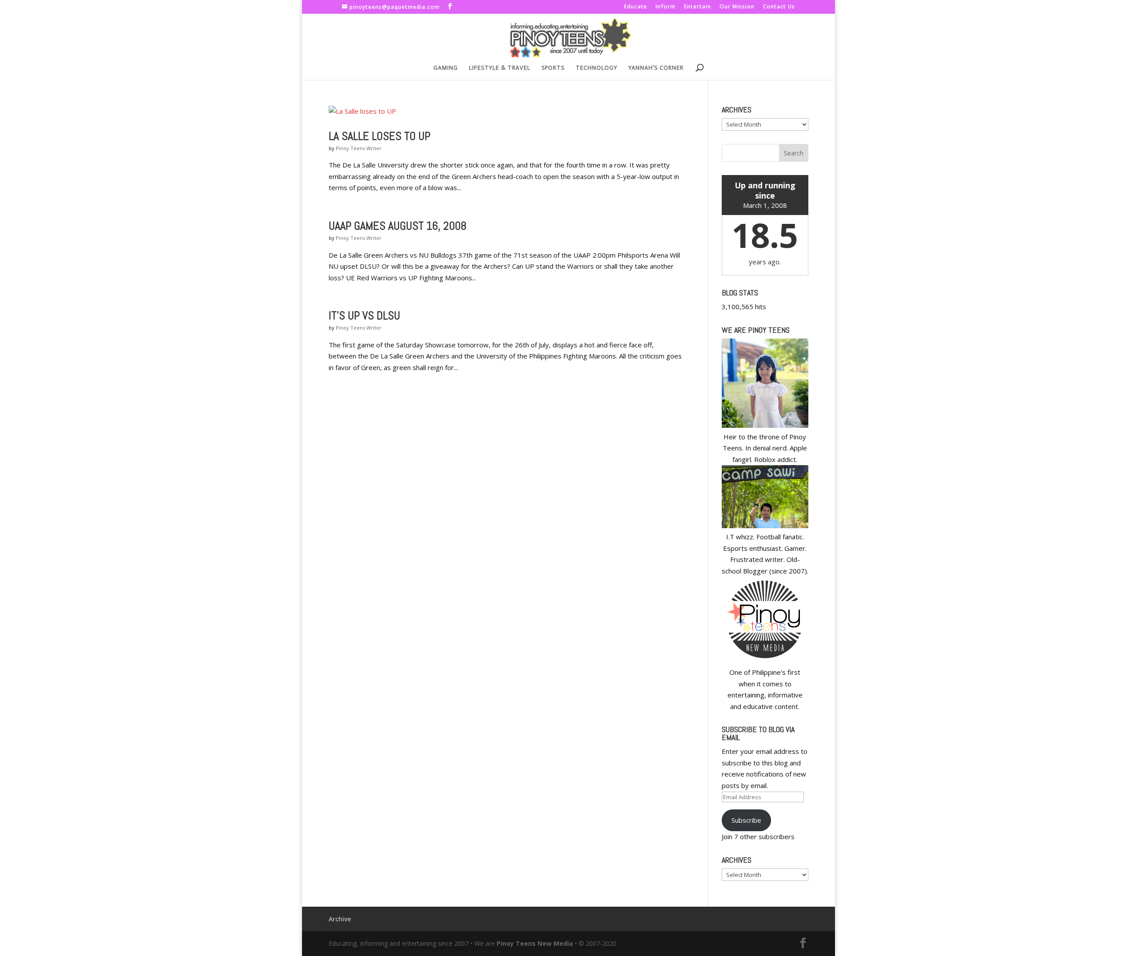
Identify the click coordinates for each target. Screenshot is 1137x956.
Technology (596, 68)
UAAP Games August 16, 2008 (397, 226)
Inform (666, 7)
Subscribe (746, 820)
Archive (340, 919)
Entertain (697, 7)
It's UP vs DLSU (364, 315)
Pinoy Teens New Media (535, 943)
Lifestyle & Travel (499, 68)
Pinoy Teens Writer (359, 148)
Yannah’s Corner (656, 68)
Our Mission (737, 7)
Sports (553, 68)
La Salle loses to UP (379, 136)
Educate (635, 7)
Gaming (445, 68)
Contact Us (779, 7)
